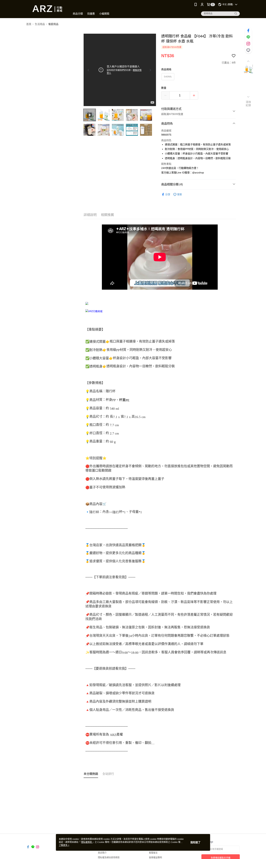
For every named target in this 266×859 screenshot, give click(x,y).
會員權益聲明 (155, 857)
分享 (167, 194)
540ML (168, 76)
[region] (120, 70)
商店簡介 (102, 853)
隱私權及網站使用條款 (109, 857)
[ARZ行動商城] (46, 9)
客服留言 (153, 853)
